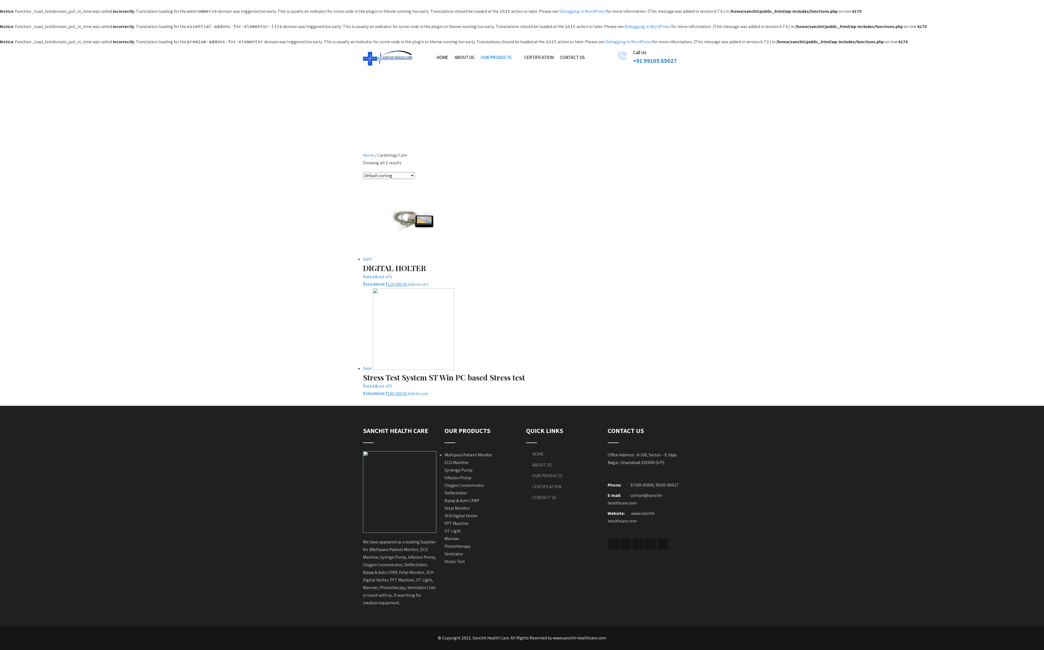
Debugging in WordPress (582, 11)
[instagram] (638, 543)
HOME (442, 57)
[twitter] (625, 543)
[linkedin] (650, 543)
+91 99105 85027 (655, 60)
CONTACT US (572, 57)
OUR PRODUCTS (496, 57)
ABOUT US (464, 57)
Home (368, 155)
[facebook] (613, 543)
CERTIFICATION (539, 57)
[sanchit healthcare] (387, 58)
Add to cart (418, 284)
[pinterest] (663, 543)
